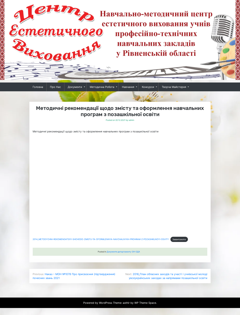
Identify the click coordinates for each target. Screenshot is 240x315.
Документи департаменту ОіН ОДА (123, 251)
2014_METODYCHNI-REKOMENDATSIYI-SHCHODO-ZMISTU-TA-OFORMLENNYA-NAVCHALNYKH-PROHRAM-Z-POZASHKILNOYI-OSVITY (101, 239)
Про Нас (55, 87)
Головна (38, 87)
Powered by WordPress (98, 302)
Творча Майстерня (174, 87)
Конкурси (148, 87)
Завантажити (179, 239)
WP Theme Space (145, 302)
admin (131, 120)
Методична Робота (102, 87)
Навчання (128, 87)
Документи (75, 87)
